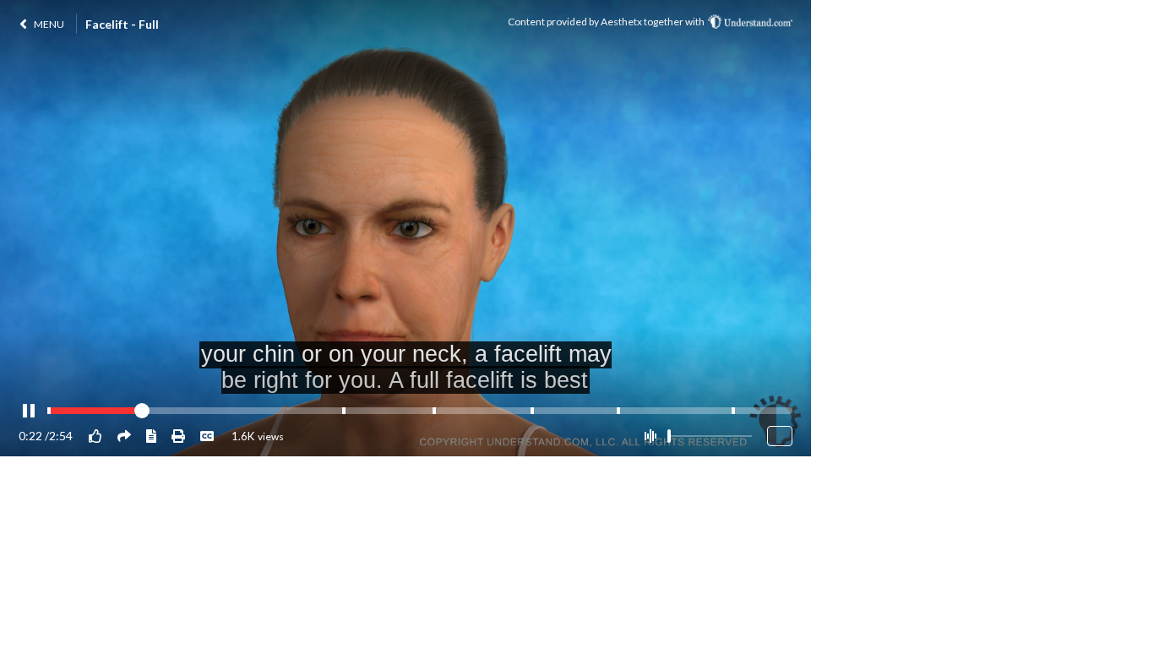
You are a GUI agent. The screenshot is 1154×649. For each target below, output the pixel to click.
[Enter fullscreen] (779, 436)
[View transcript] (151, 435)
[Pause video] (29, 411)
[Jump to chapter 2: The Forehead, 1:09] (344, 410)
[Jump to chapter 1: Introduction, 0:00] (49, 410)
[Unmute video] (650, 436)
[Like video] (95, 435)
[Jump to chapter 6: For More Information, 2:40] (733, 410)
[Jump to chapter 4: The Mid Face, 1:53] (532, 410)
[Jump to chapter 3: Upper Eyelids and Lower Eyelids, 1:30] (434, 410)
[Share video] (124, 435)
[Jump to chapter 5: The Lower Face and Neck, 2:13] (618, 410)
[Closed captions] (207, 435)
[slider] (669, 436)
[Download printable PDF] (178, 435)
